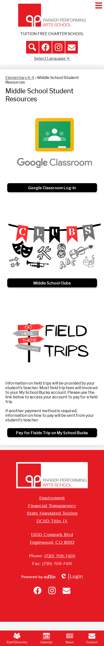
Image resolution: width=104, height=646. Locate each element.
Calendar (46, 642)
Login (73, 577)
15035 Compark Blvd (52, 534)
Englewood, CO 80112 (52, 542)
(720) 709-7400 (59, 556)
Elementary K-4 (19, 77)
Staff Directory (17, 642)
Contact (91, 642)
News (70, 642)
